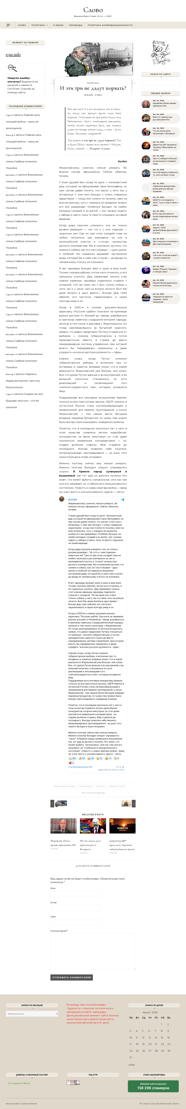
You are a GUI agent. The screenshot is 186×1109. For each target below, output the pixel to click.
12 (143, 1037)
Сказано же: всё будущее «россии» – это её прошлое (24, 401)
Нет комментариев (93, 792)
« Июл (131, 1064)
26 (143, 1050)
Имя (52, 888)
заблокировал (153, 1087)
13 (150, 1037)
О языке (58, 25)
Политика (38, 25)
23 (168, 1044)
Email (53, 902)
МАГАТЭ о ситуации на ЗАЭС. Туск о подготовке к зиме (165, 202)
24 (131, 1050)
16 (168, 1037)
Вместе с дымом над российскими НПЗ (162, 118)
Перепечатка (85, 786)
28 (156, 1050)
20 (150, 1044)
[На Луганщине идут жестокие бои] (129, 803)
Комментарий (59, 930)
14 (156, 1037)
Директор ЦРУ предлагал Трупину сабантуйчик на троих (122, 845)
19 (143, 1044)
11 (137, 1037)
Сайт (53, 916)
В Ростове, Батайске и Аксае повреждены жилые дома (165, 216)
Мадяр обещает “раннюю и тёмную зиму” (165, 270)
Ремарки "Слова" (117, 786)
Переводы (75, 25)
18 (137, 1044)
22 (162, 1044)
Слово (93, 9)
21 (156, 1044)
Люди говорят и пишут (64, 786)
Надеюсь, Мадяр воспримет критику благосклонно (23, 381)
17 (130, 1044)
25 (137, 1050)
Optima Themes (29, 1103)
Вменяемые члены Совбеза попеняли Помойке (22, 161)
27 (150, 1050)
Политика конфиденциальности (110, 25)
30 (168, 1050)
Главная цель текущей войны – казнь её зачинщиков (23, 122)
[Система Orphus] (12, 71)
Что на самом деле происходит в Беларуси (90, 845)
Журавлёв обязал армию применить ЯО (164, 104)
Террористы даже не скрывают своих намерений (163, 299)
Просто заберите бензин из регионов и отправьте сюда (165, 161)
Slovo (99, 95)
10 (130, 1037)
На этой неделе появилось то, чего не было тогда (165, 173)
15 (162, 1037)
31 (130, 1057)
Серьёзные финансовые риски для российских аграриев (164, 188)
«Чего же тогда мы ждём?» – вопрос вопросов (165, 256)
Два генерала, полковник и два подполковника (165, 242)
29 (162, 1050)
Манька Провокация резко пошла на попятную (165, 284)
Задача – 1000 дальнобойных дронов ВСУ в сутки (165, 230)
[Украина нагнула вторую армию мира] (57, 803)
